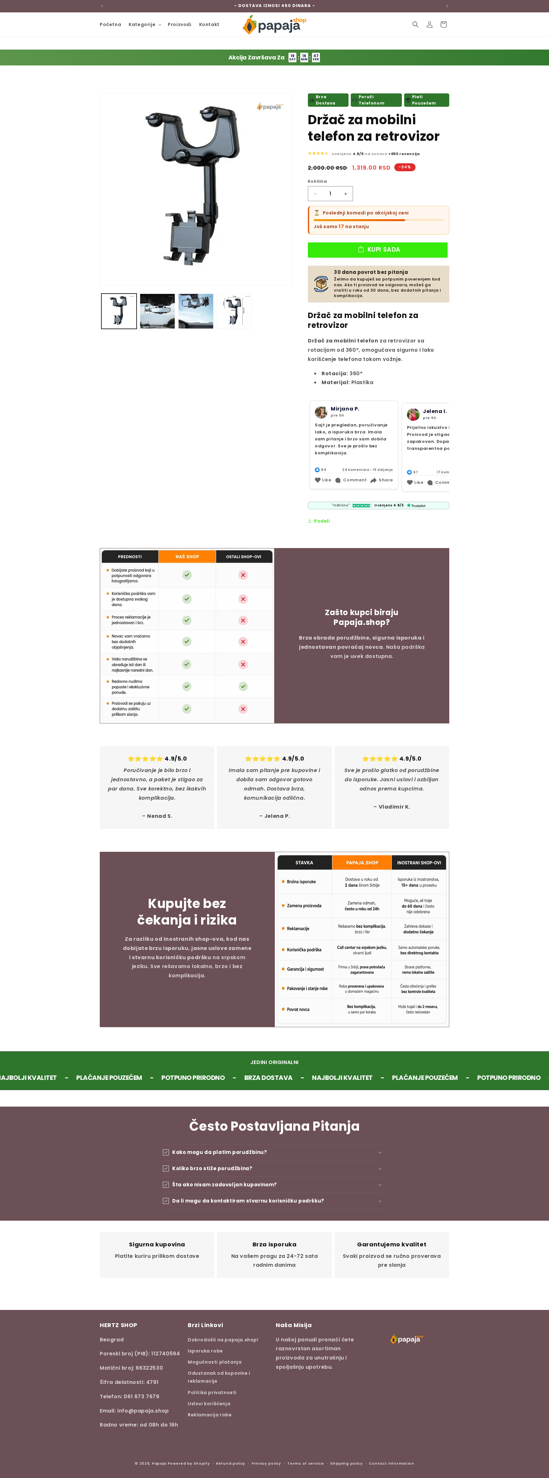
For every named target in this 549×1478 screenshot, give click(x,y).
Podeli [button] (322, 521)
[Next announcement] (447, 6)
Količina (317, 181)
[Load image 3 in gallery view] (196, 311)
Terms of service (305, 1463)
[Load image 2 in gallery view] (157, 311)
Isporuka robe (205, 1350)
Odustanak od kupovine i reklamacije (219, 1377)
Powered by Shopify (189, 1463)
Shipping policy (346, 1463)
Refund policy (230, 1463)
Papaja (159, 1463)
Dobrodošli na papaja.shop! (223, 1339)
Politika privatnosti (212, 1392)
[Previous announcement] (102, 6)
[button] (144, 24)
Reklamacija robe (210, 1414)
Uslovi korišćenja (209, 1403)
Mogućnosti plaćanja (214, 1362)
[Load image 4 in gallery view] (234, 311)
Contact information (391, 1463)
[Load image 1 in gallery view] (119, 311)
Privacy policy (266, 1463)
